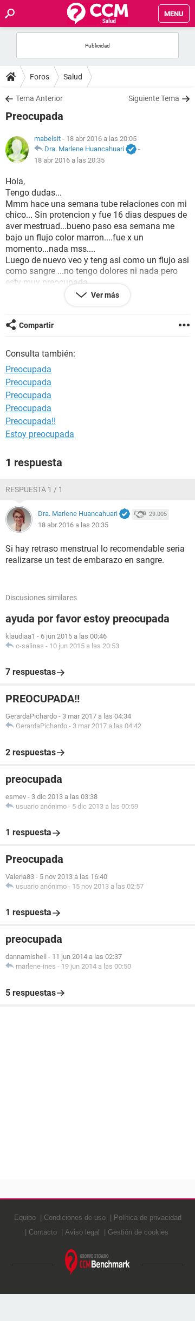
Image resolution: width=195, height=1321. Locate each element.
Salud (72, 76)
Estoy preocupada (39, 434)
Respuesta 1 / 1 (34, 489)
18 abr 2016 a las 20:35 (69, 160)
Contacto (43, 1232)
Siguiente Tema (153, 98)
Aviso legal (82, 1232)
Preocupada (28, 382)
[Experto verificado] (131, 150)
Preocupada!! (30, 421)
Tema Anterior (39, 98)
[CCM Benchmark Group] (97, 1262)
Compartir (36, 325)
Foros (39, 76)
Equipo (25, 1217)
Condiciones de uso (75, 1217)
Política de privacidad (147, 1217)
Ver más (104, 295)
